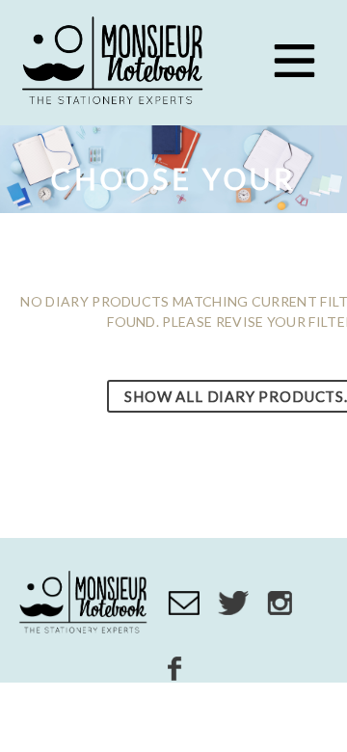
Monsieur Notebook (115, 62)
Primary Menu (294, 60)
